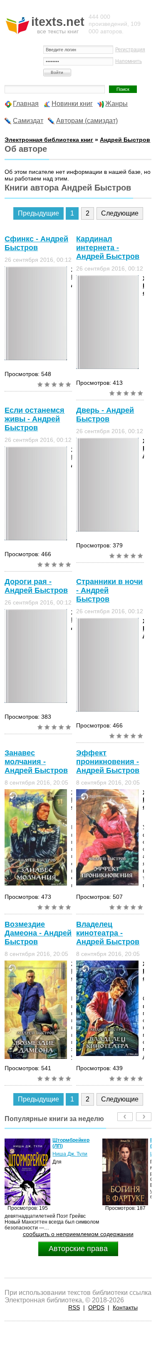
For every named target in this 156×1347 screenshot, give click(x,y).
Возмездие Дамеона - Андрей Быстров (38, 933)
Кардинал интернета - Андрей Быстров (107, 248)
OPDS (96, 1307)
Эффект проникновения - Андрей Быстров (107, 762)
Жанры (116, 103)
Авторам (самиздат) (87, 120)
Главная (26, 103)
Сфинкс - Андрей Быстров (36, 243)
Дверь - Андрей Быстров (105, 414)
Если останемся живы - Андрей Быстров (34, 419)
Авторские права (78, 1248)
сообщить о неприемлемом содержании (78, 1234)
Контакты (125, 1307)
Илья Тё (80, 1154)
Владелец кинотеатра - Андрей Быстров (107, 933)
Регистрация (130, 50)
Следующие (120, 213)
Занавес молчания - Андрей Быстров (36, 762)
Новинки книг (72, 103)
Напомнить (128, 61)
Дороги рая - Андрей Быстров (36, 585)
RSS (74, 1307)
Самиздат (28, 120)
